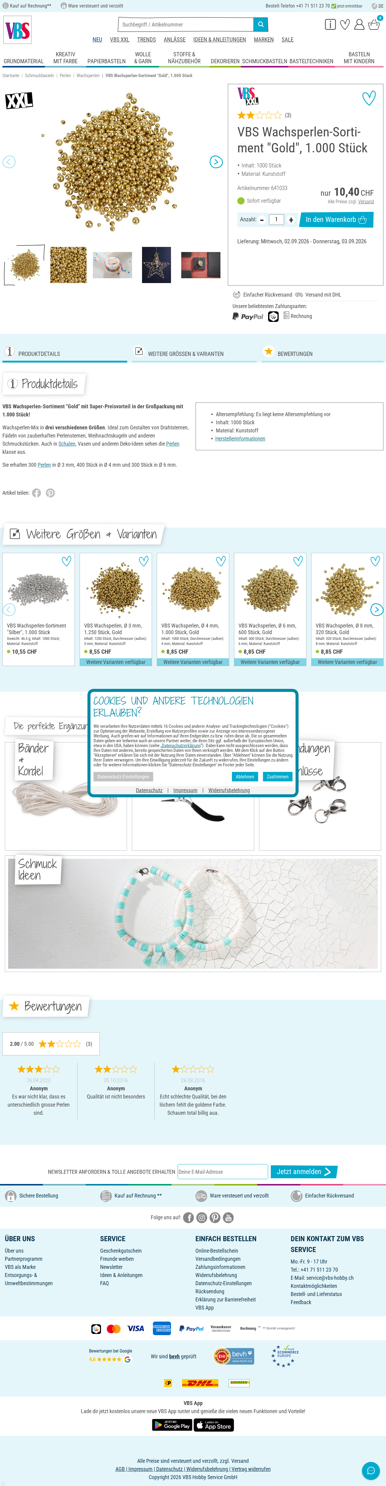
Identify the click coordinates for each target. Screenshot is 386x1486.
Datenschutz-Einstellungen (223, 1283)
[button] (9, 161)
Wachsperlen (88, 75)
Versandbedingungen (218, 1259)
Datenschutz (149, 790)
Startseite (10, 75)
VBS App (204, 1307)
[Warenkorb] (374, 24)
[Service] (330, 24)
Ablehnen (245, 776)
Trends (146, 39)
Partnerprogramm (24, 1259)
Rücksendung (209, 1291)
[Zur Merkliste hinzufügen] (369, 98)
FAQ (104, 1283)
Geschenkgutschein (121, 1251)
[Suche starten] (260, 24)
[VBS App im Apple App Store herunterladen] (214, 1424)
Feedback (301, 1302)
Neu (97, 39)
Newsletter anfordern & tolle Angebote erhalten (111, 1172)
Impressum (185, 790)
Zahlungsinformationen (220, 1267)
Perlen (65, 75)
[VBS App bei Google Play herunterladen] (173, 1424)
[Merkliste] (345, 24)
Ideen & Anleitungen (219, 39)
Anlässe (174, 39)
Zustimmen (278, 776)
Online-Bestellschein (216, 1251)
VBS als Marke (20, 1267)
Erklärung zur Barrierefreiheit (225, 1299)
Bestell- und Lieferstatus (316, 1294)
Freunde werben (117, 1259)
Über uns (14, 1251)
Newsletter (111, 1267)
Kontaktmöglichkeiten (314, 1286)
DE (381, 6)
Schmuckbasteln (39, 75)
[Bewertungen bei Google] (110, 1356)
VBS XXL (119, 39)
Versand (366, 201)
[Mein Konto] (359, 24)
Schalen (67, 444)
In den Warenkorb (331, 219)
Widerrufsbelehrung (216, 1275)
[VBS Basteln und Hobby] (17, 30)
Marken (264, 39)
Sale (287, 39)
